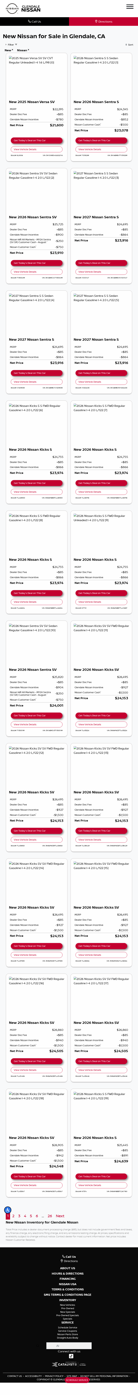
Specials (67, 1318)
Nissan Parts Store (67, 1334)
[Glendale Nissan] (24, 8)
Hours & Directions (68, 1273)
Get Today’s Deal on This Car (30, 140)
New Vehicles (67, 1304)
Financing (68, 1278)
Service (67, 1322)
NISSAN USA (67, 1284)
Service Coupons (67, 1330)
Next (60, 1215)
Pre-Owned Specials (67, 1315)
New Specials (67, 1311)
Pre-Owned (67, 1308)
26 (50, 1215)
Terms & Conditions (68, 1289)
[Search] (37, 1345)
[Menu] (130, 7)
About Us (67, 1268)
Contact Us (14, 1376)
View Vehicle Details (25, 149)
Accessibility (33, 1376)
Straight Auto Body (67, 1337)
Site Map (72, 1376)
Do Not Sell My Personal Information (104, 1376)
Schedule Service (67, 1327)
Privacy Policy (54, 1376)
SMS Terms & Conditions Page (67, 1294)
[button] (7, 1210)
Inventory (67, 1300)
